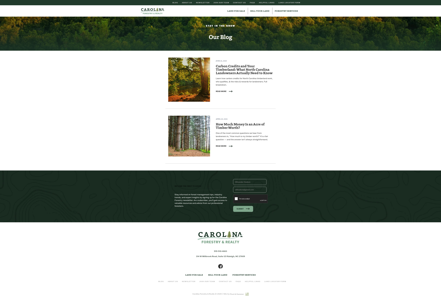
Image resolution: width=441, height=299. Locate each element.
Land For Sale (236, 10)
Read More (221, 91)
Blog (175, 2)
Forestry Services (286, 10)
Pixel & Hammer (237, 294)
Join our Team (221, 2)
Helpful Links (267, 2)
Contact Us (239, 2)
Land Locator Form (289, 2)
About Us (187, 2)
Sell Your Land (260, 10)
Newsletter (203, 2)
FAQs (252, 2)
